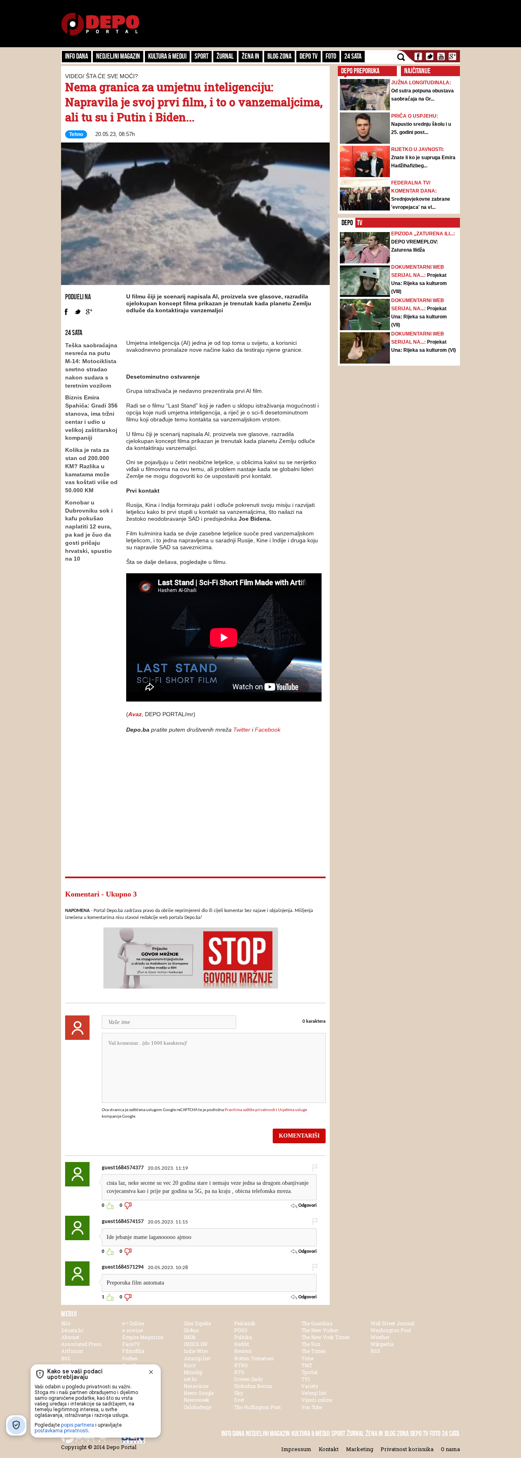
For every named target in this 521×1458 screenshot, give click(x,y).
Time (307, 1358)
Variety (309, 1386)
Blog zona (279, 56)
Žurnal (225, 56)
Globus (191, 1330)
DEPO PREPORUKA (360, 71)
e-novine (132, 1330)
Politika (243, 1337)
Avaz (135, 714)
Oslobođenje (197, 1407)
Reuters (243, 1351)
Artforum (72, 1351)
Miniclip (193, 1372)
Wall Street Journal (392, 1323)
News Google (199, 1393)
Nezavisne (196, 1386)
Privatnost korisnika (407, 1449)
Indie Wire (196, 1351)
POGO (240, 1330)
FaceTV (131, 1344)
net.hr (190, 1379)
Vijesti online (316, 1400)
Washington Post (390, 1330)
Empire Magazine (142, 1337)
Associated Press (81, 1344)
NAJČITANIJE (417, 71)
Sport (201, 56)
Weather (380, 1337)
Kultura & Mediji (167, 56)
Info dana (76, 56)
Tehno (76, 134)
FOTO (331, 56)
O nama (450, 1449)
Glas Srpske (197, 1323)
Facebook (418, 56)
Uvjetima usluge (292, 1110)
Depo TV (308, 56)
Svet (239, 1400)
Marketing (359, 1449)
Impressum (296, 1449)
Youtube (441, 56)
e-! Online (133, 1323)
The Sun (310, 1344)
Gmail (452, 56)
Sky (238, 1393)
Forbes (130, 1358)
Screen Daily (248, 1379)
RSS (375, 1351)
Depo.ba (100, 24)
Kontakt (329, 1449)
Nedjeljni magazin (118, 56)
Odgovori (307, 1205)
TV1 (305, 1379)
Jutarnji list (197, 1358)
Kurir (190, 1365)
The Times (313, 1351)
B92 (65, 1358)
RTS (239, 1372)
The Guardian (317, 1323)
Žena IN (250, 56)
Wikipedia (382, 1344)
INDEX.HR (196, 1344)
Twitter (430, 56)
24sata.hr (72, 1330)
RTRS (241, 1365)
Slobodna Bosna (253, 1386)
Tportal (309, 1372)
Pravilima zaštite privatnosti (250, 1110)
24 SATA (352, 56)
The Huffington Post (257, 1407)
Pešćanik (244, 1323)
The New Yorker (319, 1330)
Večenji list (313, 1393)
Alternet (70, 1337)
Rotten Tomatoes (254, 1358)
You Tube (311, 1407)
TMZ (306, 1365)
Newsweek (196, 1400)
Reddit (241, 1344)
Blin (65, 1323)
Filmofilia (133, 1351)
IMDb (189, 1337)
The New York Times (325, 1337)
